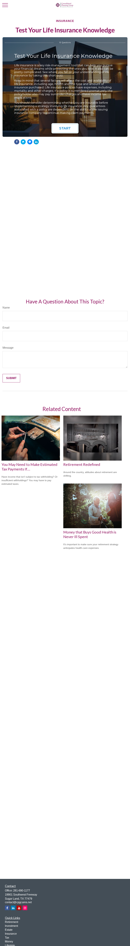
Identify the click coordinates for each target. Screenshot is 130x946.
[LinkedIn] (13, 908)
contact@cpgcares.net (18, 902)
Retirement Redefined (81, 464)
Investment (11, 925)
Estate (9, 929)
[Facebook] (7, 908)
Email (6, 327)
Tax (7, 937)
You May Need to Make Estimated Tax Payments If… (29, 466)
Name (6, 307)
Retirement (11, 922)
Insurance (11, 933)
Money (9, 941)
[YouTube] (19, 908)
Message (8, 347)
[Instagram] (25, 908)
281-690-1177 (21, 890)
